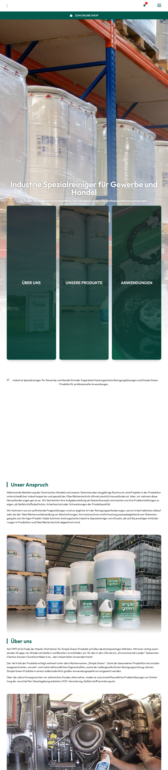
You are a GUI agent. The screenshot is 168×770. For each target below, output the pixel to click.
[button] (144, 5)
